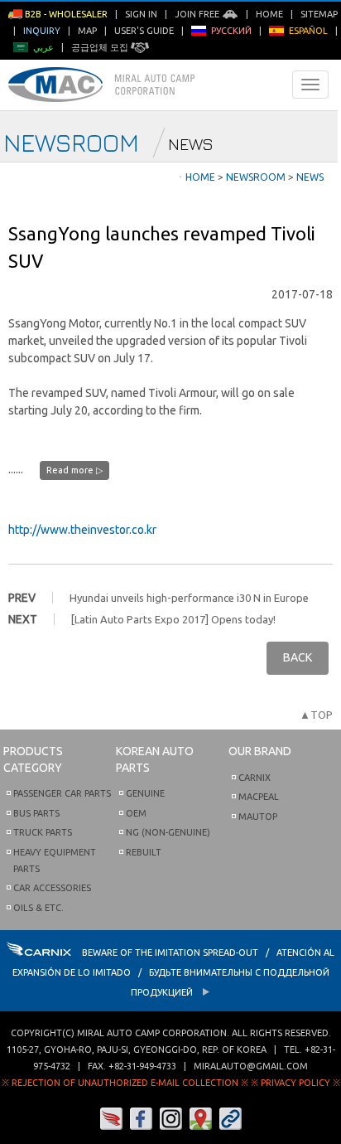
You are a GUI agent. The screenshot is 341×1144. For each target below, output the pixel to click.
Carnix (254, 778)
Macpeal (258, 797)
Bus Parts (36, 813)
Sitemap (319, 14)
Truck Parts (42, 832)
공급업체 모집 (101, 47)
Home (269, 14)
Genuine (145, 793)
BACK (297, 657)
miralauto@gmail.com (251, 1066)
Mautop (257, 817)
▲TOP (316, 714)
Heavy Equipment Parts (54, 860)
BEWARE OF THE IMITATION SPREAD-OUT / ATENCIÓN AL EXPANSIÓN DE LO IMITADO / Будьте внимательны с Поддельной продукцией (173, 973)
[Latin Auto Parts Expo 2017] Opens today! (173, 619)
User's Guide (144, 31)
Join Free (198, 14)
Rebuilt (143, 852)
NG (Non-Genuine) (168, 832)
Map (87, 31)
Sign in (141, 14)
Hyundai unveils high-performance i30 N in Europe (189, 598)
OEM (136, 813)
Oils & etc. (38, 908)
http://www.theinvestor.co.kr (82, 529)
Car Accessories (52, 888)
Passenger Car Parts (62, 793)
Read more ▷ (74, 470)
